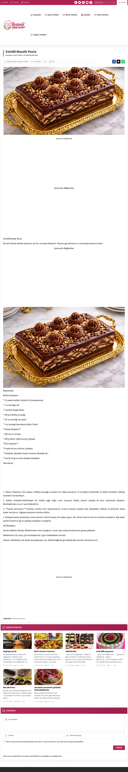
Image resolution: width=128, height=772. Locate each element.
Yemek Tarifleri (23, 61)
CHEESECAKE (70, 651)
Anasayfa (9, 55)
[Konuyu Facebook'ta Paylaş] (114, 61)
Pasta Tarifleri (18, 55)
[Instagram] (83, 2)
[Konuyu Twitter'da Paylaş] (118, 61)
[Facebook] (75, 2)
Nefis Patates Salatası (44, 651)
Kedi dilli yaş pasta (105, 651)
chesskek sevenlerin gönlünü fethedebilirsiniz (47, 688)
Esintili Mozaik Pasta (18, 619)
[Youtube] (87, 2)
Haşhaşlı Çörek (9, 651)
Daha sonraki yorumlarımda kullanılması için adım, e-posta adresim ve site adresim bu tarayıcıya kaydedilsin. (45, 742)
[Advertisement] (64, 157)
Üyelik (123, 2)
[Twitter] (79, 2)
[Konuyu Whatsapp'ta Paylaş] (123, 61)
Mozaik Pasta (9, 687)
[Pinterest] (90, 2)
